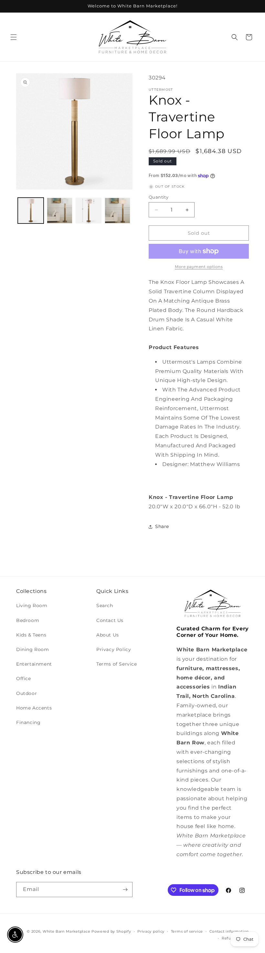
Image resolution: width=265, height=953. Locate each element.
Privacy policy (150, 931)
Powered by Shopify (111, 931)
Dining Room (32, 649)
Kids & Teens (31, 635)
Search (104, 605)
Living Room (32, 605)
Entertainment (34, 664)
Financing (28, 722)
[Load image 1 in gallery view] (31, 210)
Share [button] (162, 526)
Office (23, 678)
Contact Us (109, 620)
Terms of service (187, 931)
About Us (107, 635)
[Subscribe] (125, 889)
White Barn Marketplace (66, 931)
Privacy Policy (113, 649)
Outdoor (26, 693)
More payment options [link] (199, 266)
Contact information (229, 931)
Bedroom (27, 620)
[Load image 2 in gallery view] (60, 210)
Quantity (158, 197)
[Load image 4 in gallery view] (118, 210)
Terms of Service (116, 664)
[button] (13, 37)
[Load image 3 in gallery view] (88, 210)
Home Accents (34, 708)
